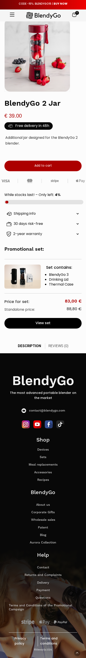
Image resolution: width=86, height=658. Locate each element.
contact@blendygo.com (47, 411)
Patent (43, 528)
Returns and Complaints (43, 575)
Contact (43, 568)
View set (43, 323)
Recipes (43, 480)
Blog (43, 535)
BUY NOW (60, 4)
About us (43, 505)
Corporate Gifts (43, 512)
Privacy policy (20, 641)
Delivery (43, 583)
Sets (43, 457)
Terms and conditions (49, 641)
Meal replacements (43, 465)
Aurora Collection (43, 543)
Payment (43, 590)
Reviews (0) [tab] (58, 346)
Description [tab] (29, 346)
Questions (43, 598)
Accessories (43, 472)
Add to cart (43, 165)
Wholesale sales (43, 520)
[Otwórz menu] (12, 15)
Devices (43, 450)
